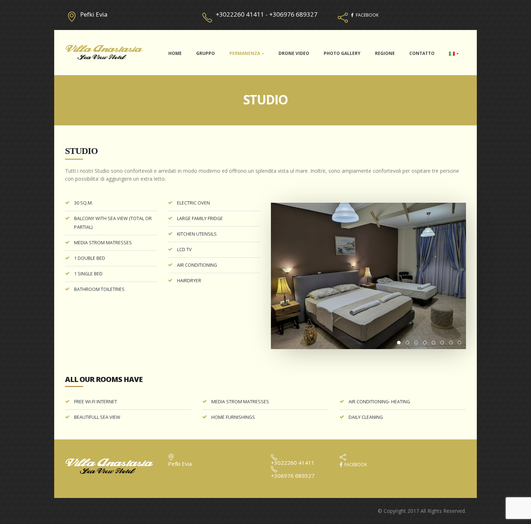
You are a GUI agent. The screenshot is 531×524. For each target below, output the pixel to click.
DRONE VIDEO (294, 53)
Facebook (355, 464)
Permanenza (244, 53)
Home (175, 53)
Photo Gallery (342, 53)
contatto (422, 53)
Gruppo (205, 53)
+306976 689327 (293, 14)
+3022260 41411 (240, 14)
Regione (385, 53)
